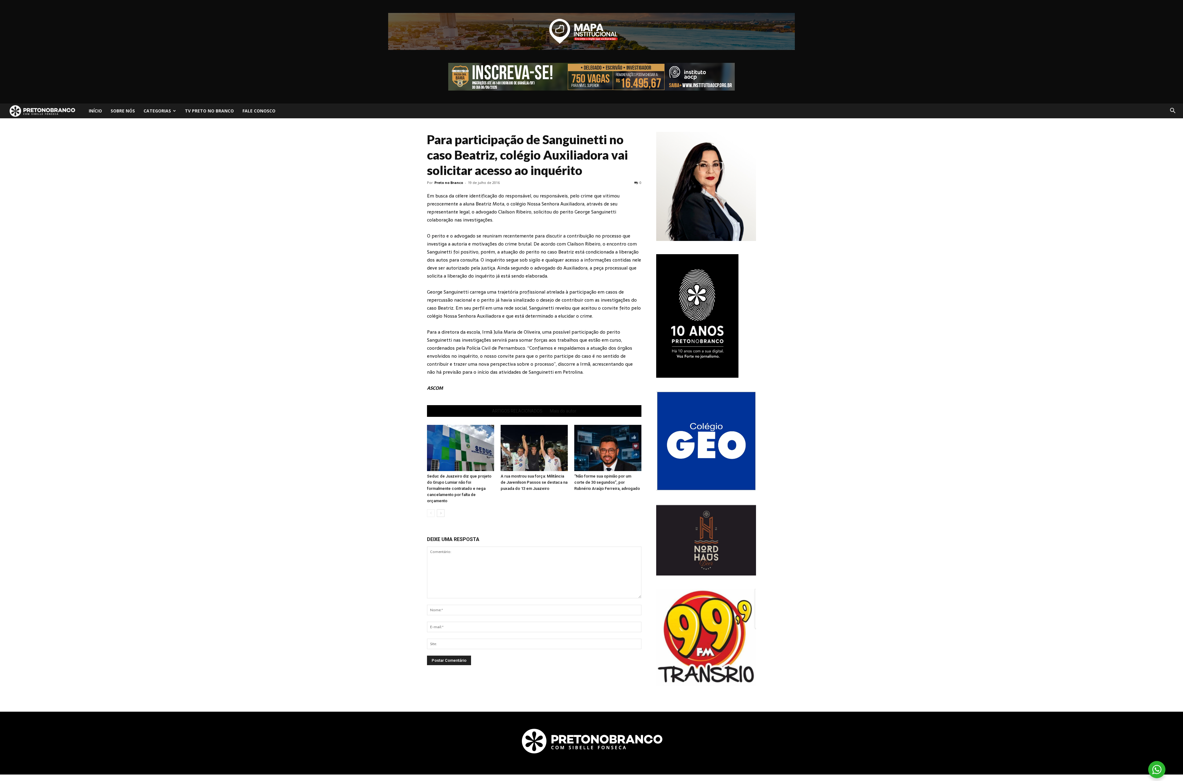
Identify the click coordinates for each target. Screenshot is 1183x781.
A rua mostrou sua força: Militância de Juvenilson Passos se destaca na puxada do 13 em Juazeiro (534, 482)
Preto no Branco (448, 182)
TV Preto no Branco (209, 111)
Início (95, 111)
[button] (1172, 111)
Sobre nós (123, 111)
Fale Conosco (258, 111)
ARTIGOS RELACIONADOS (517, 411)
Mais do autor (563, 411)
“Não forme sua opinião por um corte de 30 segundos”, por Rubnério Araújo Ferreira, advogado (607, 482)
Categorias (157, 111)
